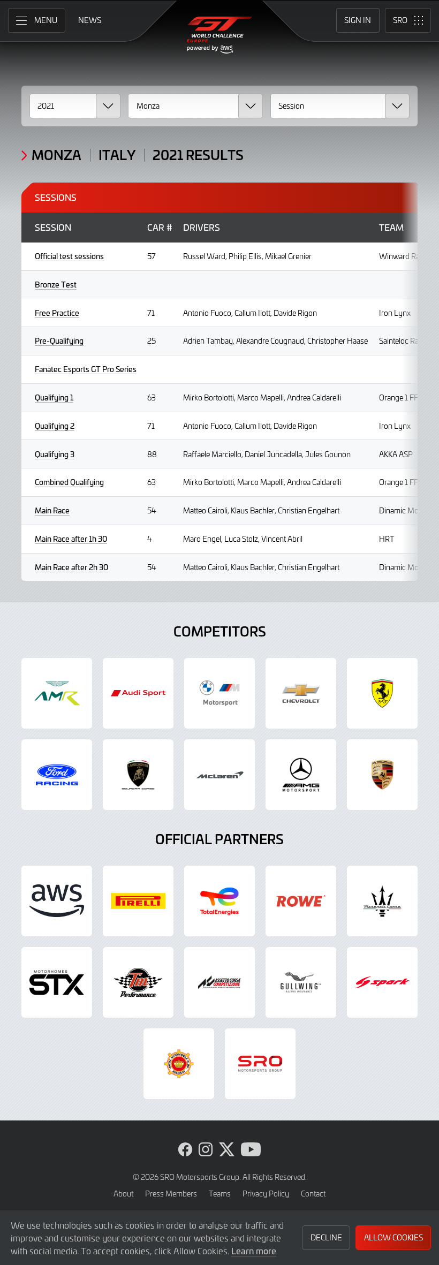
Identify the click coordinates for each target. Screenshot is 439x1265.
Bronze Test (56, 284)
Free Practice (57, 313)
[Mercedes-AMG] (301, 774)
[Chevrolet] (301, 693)
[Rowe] (301, 901)
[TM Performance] (138, 982)
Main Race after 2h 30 (71, 567)
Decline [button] (326, 1237)
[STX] (56, 982)
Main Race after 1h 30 (71, 539)
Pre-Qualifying (59, 341)
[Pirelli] (138, 901)
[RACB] (178, 1063)
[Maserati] (382, 901)
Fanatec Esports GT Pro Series (86, 369)
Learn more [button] (253, 1250)
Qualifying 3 (54, 454)
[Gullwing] (301, 982)
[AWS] (56, 901)
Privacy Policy (266, 1193)
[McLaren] (219, 774)
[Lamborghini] (138, 774)
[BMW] (219, 693)
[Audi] (138, 693)
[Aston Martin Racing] (56, 693)
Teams (220, 1193)
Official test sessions (69, 256)
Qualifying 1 (54, 397)
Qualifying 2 (54, 426)
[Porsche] (382, 774)
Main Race (52, 510)
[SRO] (260, 1063)
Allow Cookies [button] (393, 1237)
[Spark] (382, 982)
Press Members (171, 1193)
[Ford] (56, 774)
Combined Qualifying (69, 482)
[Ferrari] (382, 693)
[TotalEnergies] (219, 901)
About (123, 1193)
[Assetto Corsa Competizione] (219, 982)
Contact (313, 1193)
